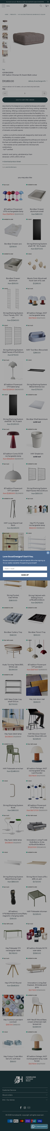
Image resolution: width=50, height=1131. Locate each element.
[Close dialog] (48, 553)
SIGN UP (25, 575)
